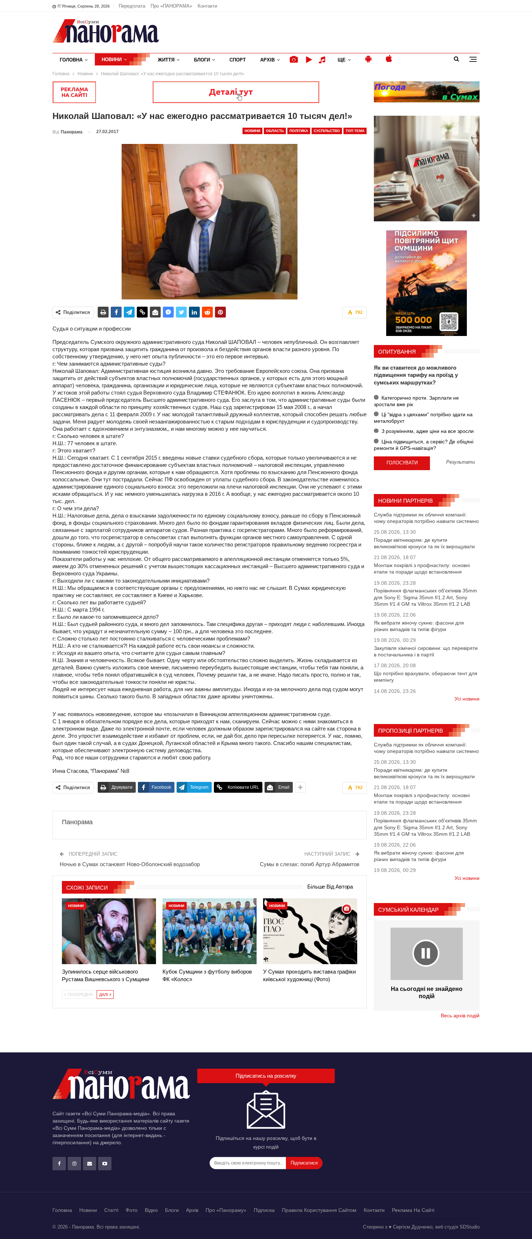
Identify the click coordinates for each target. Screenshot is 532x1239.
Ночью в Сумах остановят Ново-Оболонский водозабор (130, 864)
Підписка (264, 1210)
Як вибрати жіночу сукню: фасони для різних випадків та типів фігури (419, 626)
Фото (132, 1210)
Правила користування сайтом (319, 1210)
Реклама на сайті (413, 1210)
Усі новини (467, 699)
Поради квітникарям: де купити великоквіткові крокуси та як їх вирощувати (424, 543)
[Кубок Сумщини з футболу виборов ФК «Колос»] (209, 931)
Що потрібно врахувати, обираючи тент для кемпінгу (425, 676)
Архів (267, 60)
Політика (299, 131)
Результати (460, 462)
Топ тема (355, 131)
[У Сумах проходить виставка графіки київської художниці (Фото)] (310, 931)
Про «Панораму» (226, 1210)
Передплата (132, 6)
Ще (342, 60)
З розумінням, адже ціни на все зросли (427, 431)
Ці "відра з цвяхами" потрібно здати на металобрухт (423, 418)
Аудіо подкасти (323, 60)
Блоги (202, 60)
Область (275, 131)
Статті (111, 1210)
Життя (166, 60)
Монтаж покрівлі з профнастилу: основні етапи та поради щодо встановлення (422, 568)
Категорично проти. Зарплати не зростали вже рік (416, 401)
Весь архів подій (460, 1015)
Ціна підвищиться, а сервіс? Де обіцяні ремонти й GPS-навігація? (423, 445)
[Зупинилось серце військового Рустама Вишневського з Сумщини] (109, 931)
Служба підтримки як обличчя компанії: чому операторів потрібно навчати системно (426, 518)
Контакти (207, 6)
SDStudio (470, 1227)
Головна (71, 60)
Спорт (237, 60)
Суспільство (327, 131)
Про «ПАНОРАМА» (171, 6)
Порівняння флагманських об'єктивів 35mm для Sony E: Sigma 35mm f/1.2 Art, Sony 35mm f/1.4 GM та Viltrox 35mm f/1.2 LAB (425, 597)
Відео (151, 1210)
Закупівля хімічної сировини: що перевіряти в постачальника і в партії (426, 651)
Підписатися (304, 1163)
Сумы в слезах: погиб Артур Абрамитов (309, 864)
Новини (112, 59)
